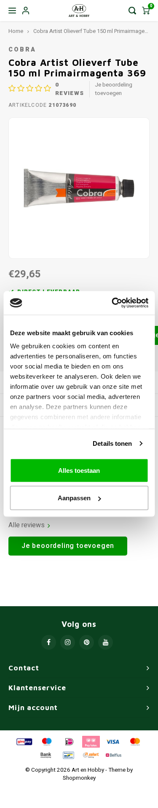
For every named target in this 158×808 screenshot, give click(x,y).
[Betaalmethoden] (23, 741)
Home (15, 31)
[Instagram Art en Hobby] (67, 642)
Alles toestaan (79, 470)
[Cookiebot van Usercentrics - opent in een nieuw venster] (112, 303)
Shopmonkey (79, 778)
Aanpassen (74, 498)
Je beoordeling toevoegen (113, 89)
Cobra (22, 49)
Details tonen (112, 443)
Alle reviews (26, 525)
